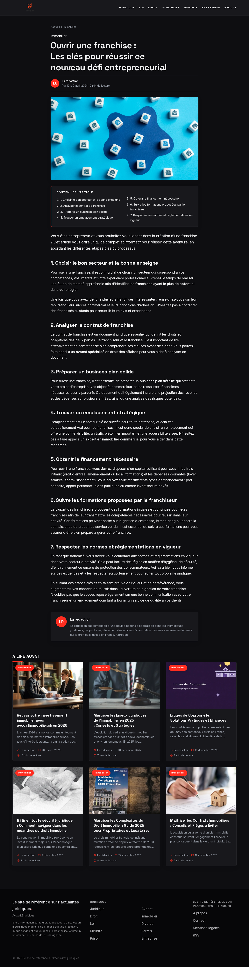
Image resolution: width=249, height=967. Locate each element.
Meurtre (96, 931)
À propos (122, 634)
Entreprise (211, 7)
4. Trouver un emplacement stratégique (86, 217)
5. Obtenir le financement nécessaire (154, 198)
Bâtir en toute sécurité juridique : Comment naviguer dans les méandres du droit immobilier (45, 825)
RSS (196, 935)
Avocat (230, 7)
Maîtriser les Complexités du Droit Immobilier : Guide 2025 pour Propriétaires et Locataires (122, 825)
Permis (146, 931)
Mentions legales (206, 928)
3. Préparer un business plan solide (83, 211)
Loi (141, 7)
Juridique (126, 7)
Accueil (55, 26)
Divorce (190, 7)
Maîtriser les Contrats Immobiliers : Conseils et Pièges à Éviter (199, 823)
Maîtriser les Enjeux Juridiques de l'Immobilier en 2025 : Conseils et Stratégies (120, 720)
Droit (153, 7)
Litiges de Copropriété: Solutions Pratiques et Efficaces (198, 718)
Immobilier (171, 7)
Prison (95, 938)
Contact (199, 921)
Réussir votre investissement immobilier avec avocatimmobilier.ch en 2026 (42, 720)
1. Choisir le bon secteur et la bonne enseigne (90, 199)
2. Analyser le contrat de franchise (82, 205)
